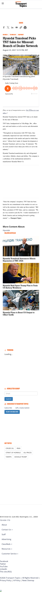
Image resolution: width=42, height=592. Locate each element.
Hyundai (6, 230)
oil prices (28, 452)
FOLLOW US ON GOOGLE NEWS (12, 412)
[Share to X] (8, 28)
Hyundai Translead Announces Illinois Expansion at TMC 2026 (19, 259)
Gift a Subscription (22, 408)
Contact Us (6, 529)
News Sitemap (28, 580)
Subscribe (8, 408)
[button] (21, 28)
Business (5, 35)
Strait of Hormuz (13, 452)
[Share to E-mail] (16, 28)
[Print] (25, 28)
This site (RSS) (6, 571)
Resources (6, 549)
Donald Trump (20, 457)
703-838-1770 (5, 520)
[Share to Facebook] (3, 28)
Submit (8, 399)
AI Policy (16, 580)
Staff (4, 534)
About (4, 525)
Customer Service (9, 553)
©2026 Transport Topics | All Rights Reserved (19, 578)
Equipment (21, 35)
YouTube (4, 566)
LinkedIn (3, 569)
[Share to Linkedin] (12, 28)
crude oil (10, 448)
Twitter (3, 564)
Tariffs (9, 457)
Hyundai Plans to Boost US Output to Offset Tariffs (18, 313)
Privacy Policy (5, 580)
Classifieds (6, 544)
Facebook (4, 561)
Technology (13, 35)
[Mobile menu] (3, 3)
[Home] (21, 4)
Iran (18, 448)
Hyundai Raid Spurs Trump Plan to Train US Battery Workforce (20, 286)
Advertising (6, 539)
